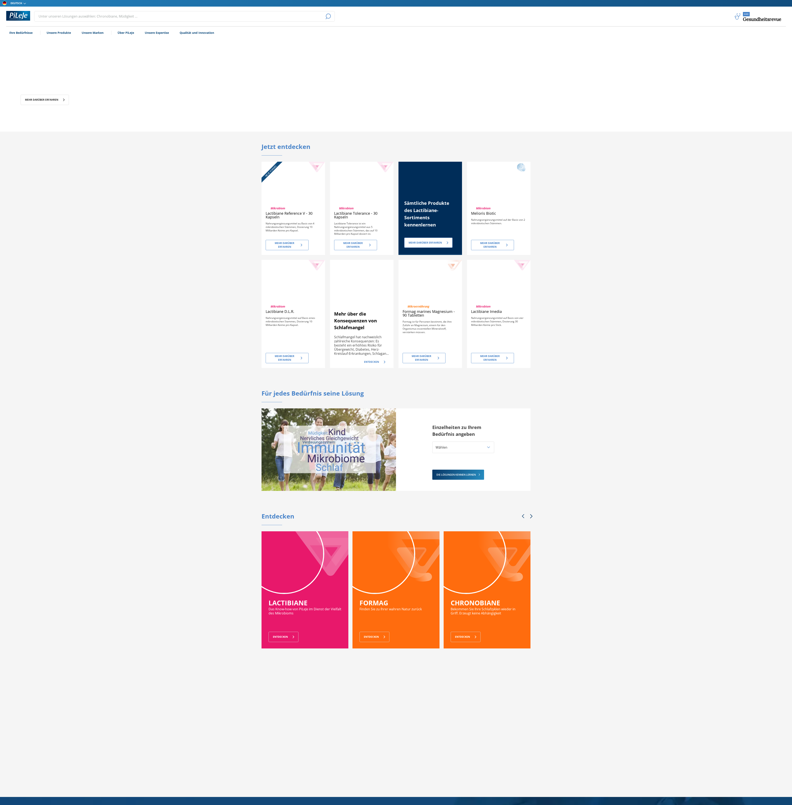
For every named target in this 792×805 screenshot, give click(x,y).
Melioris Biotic (483, 213)
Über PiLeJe (126, 33)
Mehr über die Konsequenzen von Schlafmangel (355, 320)
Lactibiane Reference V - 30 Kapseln (289, 215)
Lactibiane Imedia (486, 311)
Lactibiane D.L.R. (280, 311)
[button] (463, 447)
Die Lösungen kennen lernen (456, 474)
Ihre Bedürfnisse (21, 33)
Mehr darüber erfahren (41, 104)
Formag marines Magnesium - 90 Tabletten (429, 313)
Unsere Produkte (59, 33)
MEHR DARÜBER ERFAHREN (425, 242)
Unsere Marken (93, 33)
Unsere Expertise (157, 33)
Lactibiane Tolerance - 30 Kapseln (355, 215)
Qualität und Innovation (197, 33)
